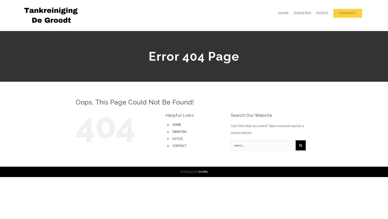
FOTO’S (178, 139)
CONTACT (180, 145)
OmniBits (203, 171)
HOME (177, 124)
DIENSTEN (179, 131)
